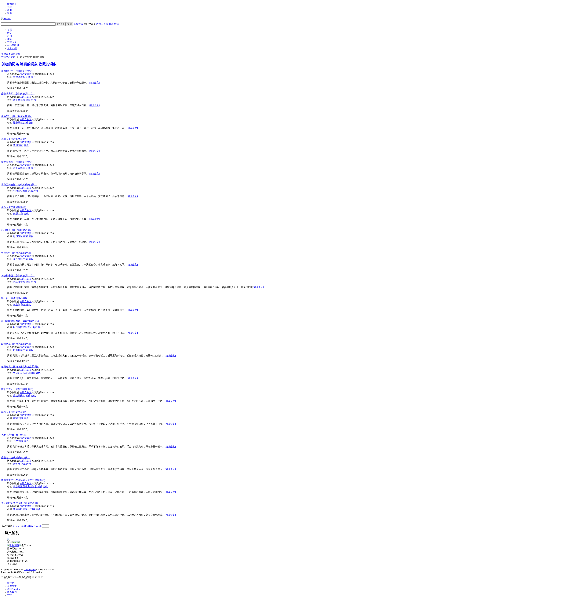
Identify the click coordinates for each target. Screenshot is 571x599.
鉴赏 (111, 24)
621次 (25, 179)
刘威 (25, 122)
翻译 (116, 24)
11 (30, 526)
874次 (25, 497)
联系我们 (12, 592)
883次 (25, 156)
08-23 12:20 (48, 74)
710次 (25, 406)
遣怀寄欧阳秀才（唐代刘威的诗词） (20, 503)
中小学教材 (13, 45)
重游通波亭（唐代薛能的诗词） (17, 71)
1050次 (25, 361)
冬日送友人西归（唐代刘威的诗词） (20, 366)
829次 (25, 452)
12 (32, 526)
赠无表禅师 (19, 168)
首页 (9, 29)
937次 (25, 384)
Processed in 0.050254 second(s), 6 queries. (21, 572)
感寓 (15, 418)
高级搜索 (78, 24)
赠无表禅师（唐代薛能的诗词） (17, 162)
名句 (9, 36)
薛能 (28, 77)
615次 (25, 111)
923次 (25, 224)
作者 (9, 39)
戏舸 (15, 145)
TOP (9, 595)
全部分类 (12, 586)
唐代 (33, 77)
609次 (25, 202)
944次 (25, 338)
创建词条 (6, 54)
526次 (25, 475)
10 (27, 526)
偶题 (15, 213)
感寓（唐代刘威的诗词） (14, 412)
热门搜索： (101, 24)
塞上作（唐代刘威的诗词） (15, 298)
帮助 (9, 13)
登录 (9, 7)
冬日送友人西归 (21, 373)
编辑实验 (15, 54)
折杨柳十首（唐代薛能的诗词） (17, 275)
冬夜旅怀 (18, 259)
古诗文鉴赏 (26, 74)
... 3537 (38, 526)
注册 (9, 10)
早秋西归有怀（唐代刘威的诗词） (19, 184)
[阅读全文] (94, 82)
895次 (25, 270)
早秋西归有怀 (20, 191)
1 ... (15, 526)
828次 (25, 88)
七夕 (15, 441)
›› (34, 526)
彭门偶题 (18, 236)
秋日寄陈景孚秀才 (22, 327)
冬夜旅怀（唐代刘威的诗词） (16, 253)
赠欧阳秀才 (19, 395)
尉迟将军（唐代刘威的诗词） (16, 344)
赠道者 (16, 464)
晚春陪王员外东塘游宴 (25, 486)
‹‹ (17, 526)
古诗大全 (12, 42)
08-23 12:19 (48, 460)
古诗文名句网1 (9, 57)
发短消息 (14, 545)
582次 (25, 293)
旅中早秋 (18, 122)
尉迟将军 (18, 350)
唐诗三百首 (102, 24)
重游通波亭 (19, 77)
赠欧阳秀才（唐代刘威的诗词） (17, 389)
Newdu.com (30, 569)
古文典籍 (12, 48)
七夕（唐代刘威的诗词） (14, 435)
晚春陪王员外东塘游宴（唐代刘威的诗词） (23, 480)
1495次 (25, 133)
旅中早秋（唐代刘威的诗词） (16, 116)
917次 (25, 429)
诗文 (9, 33)
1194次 (25, 247)
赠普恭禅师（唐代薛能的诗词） (17, 93)
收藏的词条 (48, 64)
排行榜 (10, 583)
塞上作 (16, 304)
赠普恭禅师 (19, 100)
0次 (14, 88)
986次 (25, 520)
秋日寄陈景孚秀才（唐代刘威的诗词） (21, 321)
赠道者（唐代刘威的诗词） (15, 457)
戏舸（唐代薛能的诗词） (14, 139)
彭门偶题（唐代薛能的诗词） (16, 230)
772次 (25, 315)
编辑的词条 (29, 64)
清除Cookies (13, 589)
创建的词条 (10, 64)
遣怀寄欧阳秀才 (21, 509)
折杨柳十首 (19, 282)
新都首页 (12, 4)
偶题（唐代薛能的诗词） (14, 207)
